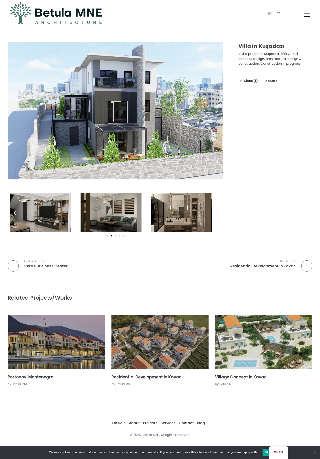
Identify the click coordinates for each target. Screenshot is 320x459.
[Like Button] (240, 81)
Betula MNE (20, 384)
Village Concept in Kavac (241, 377)
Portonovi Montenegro (30, 377)
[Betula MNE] (56, 13)
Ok (267, 452)
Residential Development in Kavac (146, 377)
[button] (14, 213)
